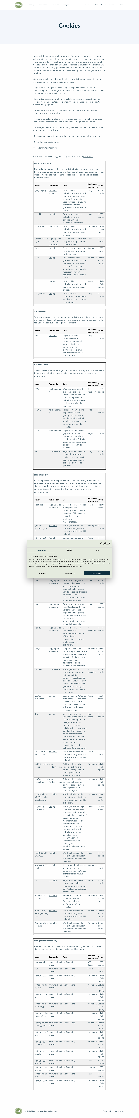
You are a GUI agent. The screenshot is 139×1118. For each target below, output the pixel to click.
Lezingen (65, 5)
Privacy (105, 1111)
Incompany (42, 5)
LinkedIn (53, 191)
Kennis (103, 5)
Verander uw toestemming (45, 148)
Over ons (86, 5)
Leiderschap (54, 5)
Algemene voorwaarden (116, 1111)
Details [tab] (69, 550)
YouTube (53, 526)
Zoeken (120, 5)
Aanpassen (68, 573)
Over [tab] (97, 550)
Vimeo (51, 193)
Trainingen (31, 5)
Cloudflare (53, 227)
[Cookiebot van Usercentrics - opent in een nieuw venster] (101, 543)
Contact (111, 5)
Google (52, 258)
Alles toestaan (96, 573)
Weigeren (42, 573)
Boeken (95, 5)
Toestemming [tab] (41, 550)
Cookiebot (88, 157)
